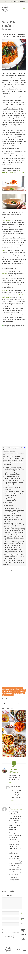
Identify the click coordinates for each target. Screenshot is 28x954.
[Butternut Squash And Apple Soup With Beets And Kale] (8, 716)
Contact (6, 1)
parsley (7, 689)
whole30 (10, 695)
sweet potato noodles (7, 691)
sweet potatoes (6, 693)
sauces (15, 689)
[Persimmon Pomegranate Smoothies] (20, 728)
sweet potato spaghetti (19, 691)
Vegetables (22, 693)
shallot (18, 689)
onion (21, 688)
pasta (11, 689)
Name (22, 913)
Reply (10, 782)
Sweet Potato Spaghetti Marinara (10, 25)
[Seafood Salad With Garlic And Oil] (20, 751)
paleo (3, 689)
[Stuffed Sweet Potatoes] (8, 751)
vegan (17, 693)
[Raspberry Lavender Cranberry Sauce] (8, 728)
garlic (17, 688)
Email (22, 919)
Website (23, 923)
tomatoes (12, 693)
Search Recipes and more (18, 1)
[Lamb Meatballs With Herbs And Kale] (20, 716)
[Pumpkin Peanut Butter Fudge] (20, 739)
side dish (23, 689)
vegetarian (5, 695)
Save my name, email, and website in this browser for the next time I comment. (23, 936)
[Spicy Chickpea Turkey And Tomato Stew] (8, 739)
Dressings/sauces (11, 688)
